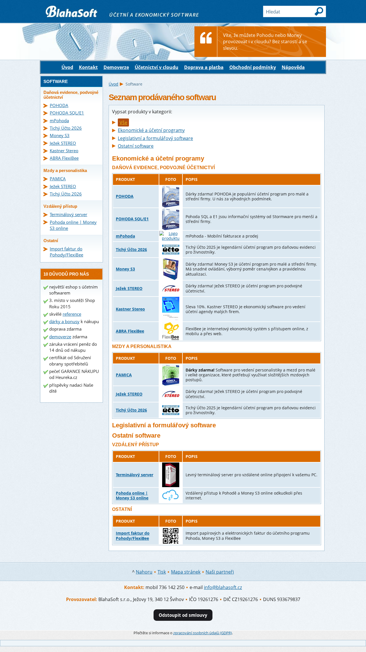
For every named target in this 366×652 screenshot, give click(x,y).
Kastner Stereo (130, 309)
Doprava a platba (204, 67)
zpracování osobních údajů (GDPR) (202, 632)
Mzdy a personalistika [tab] (65, 170)
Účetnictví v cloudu (156, 67)
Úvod (67, 67)
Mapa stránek (185, 572)
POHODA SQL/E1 (132, 219)
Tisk (162, 572)
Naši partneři (220, 572)
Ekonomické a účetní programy (151, 130)
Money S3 (125, 269)
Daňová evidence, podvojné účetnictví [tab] (70, 95)
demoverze (60, 336)
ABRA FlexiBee (130, 331)
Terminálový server (134, 474)
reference (72, 314)
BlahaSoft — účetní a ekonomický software (86, 9)
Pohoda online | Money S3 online (132, 495)
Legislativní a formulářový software (155, 138)
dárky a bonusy (64, 321)
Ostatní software (136, 146)
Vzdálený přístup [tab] (60, 206)
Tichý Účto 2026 (131, 249)
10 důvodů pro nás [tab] (66, 274)
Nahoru (144, 572)
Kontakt (88, 67)
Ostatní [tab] (50, 240)
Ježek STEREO (129, 288)
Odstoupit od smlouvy (183, 615)
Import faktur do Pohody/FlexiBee (133, 535)
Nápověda (293, 67)
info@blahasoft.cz (223, 587)
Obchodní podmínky (252, 67)
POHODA (125, 196)
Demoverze (116, 67)
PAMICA (124, 375)
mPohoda (125, 236)
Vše (123, 122)
